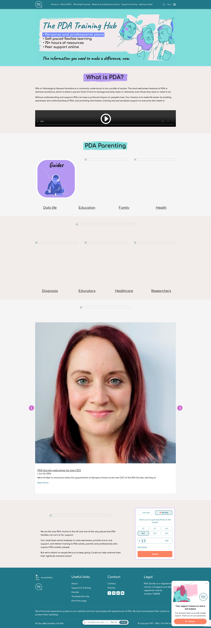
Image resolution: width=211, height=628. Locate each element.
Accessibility (47, 578)
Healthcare (124, 291)
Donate (75, 592)
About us (55, 4)
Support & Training (81, 588)
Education (87, 207)
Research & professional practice (106, 4)
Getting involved (145, 4)
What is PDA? (65, 4)
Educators (86, 291)
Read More (42, 483)
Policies (111, 588)
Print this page (78, 601)
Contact (112, 583)
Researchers (161, 291)
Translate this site (80, 596)
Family (124, 207)
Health (161, 207)
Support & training (129, 4)
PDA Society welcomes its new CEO (59, 470)
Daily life (50, 207)
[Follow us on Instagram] (114, 593)
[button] (164, 4)
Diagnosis (50, 291)
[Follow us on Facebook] (109, 593)
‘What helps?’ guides (81, 4)
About (74, 583)
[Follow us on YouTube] (122, 593)
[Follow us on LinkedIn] (118, 593)
